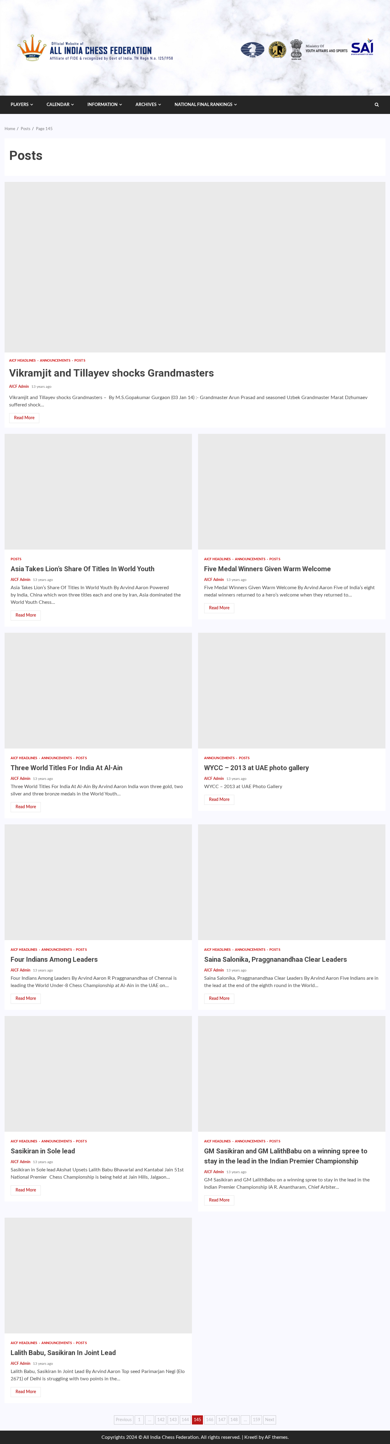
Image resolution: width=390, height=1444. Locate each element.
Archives (146, 105)
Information (102, 105)
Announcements (55, 360)
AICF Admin (19, 386)
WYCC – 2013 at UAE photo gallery (291, 691)
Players (20, 105)
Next (269, 1420)
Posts (79, 360)
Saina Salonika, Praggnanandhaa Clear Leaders (291, 882)
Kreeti (250, 1437)
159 (256, 1420)
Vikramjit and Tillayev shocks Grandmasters (195, 267)
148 (234, 1420)
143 (173, 1420)
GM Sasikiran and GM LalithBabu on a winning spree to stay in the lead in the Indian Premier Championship (291, 1074)
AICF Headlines (23, 360)
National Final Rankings (203, 105)
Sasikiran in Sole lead (98, 1074)
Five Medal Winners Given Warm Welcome (291, 492)
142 (161, 1420)
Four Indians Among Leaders (98, 882)
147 (221, 1420)
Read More (24, 418)
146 (209, 1420)
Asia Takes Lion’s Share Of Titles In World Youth (98, 492)
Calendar (58, 105)
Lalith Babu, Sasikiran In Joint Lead (98, 1275)
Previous (124, 1420)
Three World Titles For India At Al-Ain (98, 691)
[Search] (377, 105)
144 (185, 1420)
